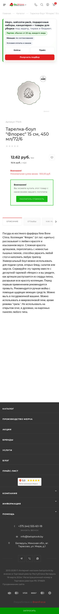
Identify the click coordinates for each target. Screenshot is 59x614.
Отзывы (32, 221)
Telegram (21, 558)
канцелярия (24, 25)
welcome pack (22, 22)
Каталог (8, 408)
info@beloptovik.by (32, 536)
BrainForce (39, 602)
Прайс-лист (10, 471)
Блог (6, 460)
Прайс (42, 50)
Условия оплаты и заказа (19, 43)
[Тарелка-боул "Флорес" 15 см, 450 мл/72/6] (29, 92)
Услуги (7, 450)
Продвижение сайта (13, 584)
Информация (12, 503)
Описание (12, 221)
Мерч (8, 22)
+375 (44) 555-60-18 (30, 526)
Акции (7, 429)
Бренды (8, 440)
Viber (29, 558)
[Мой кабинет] (47, 4)
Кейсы (17, 50)
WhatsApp (37, 558)
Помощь (8, 514)
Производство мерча (17, 419)
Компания (10, 493)
